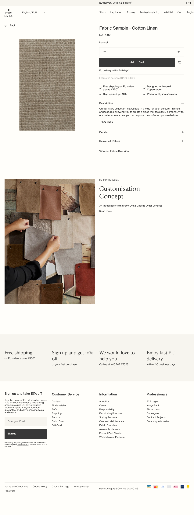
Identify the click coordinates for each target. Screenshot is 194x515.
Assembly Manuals (109, 429)
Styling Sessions (108, 417)
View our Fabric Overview (114, 151)
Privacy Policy (23, 445)
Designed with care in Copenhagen (159, 88)
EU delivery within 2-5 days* (114, 70)
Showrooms (153, 409)
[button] (9, 26)
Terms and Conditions (16, 486)
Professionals (147, 12)
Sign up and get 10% (115, 94)
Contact (56, 401)
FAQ (54, 409)
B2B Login (152, 401)
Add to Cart (137, 62)
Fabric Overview (108, 425)
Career (103, 405)
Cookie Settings (60, 486)
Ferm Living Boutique (110, 413)
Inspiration (116, 12)
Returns (56, 417)
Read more (105, 211)
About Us (104, 401)
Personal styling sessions (162, 94)
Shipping (57, 413)
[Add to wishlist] (179, 62)
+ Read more (106, 122)
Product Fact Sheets (110, 433)
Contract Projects (156, 417)
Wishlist (168, 12)
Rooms (131, 12)
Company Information (158, 421)
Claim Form (58, 421)
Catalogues (153, 413)
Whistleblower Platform (111, 437)
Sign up (11, 434)
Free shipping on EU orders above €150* (119, 88)
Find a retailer (59, 405)
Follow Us (10, 491)
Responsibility (106, 409)
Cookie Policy (40, 486)
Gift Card (57, 425)
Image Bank (153, 405)
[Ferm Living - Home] (9, 12)
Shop (102, 12)
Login (190, 12)
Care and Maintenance (111, 421)
